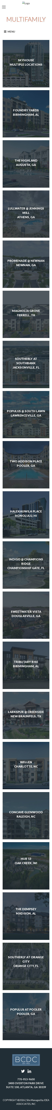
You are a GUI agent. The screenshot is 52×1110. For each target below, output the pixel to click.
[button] (11, 31)
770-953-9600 (26, 1079)
